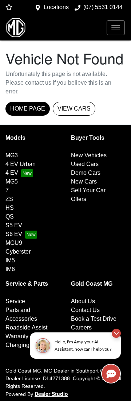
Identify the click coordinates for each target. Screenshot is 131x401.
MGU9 (13, 243)
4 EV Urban (20, 164)
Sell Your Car (88, 190)
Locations (56, 7)
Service (15, 301)
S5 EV (13, 225)
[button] (116, 27)
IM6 (10, 269)
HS (9, 208)
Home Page (27, 108)
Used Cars (85, 164)
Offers (78, 199)
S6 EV (13, 234)
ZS (9, 199)
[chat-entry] (111, 373)
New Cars (84, 181)
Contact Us (85, 310)
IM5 (10, 260)
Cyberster (18, 251)
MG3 (11, 155)
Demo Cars (85, 173)
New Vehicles (89, 155)
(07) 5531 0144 (103, 7)
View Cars (74, 108)
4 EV (11, 173)
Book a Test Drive (93, 319)
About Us (83, 301)
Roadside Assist (26, 327)
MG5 (11, 181)
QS (9, 216)
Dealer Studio (51, 393)
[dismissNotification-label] (116, 333)
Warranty (16, 336)
